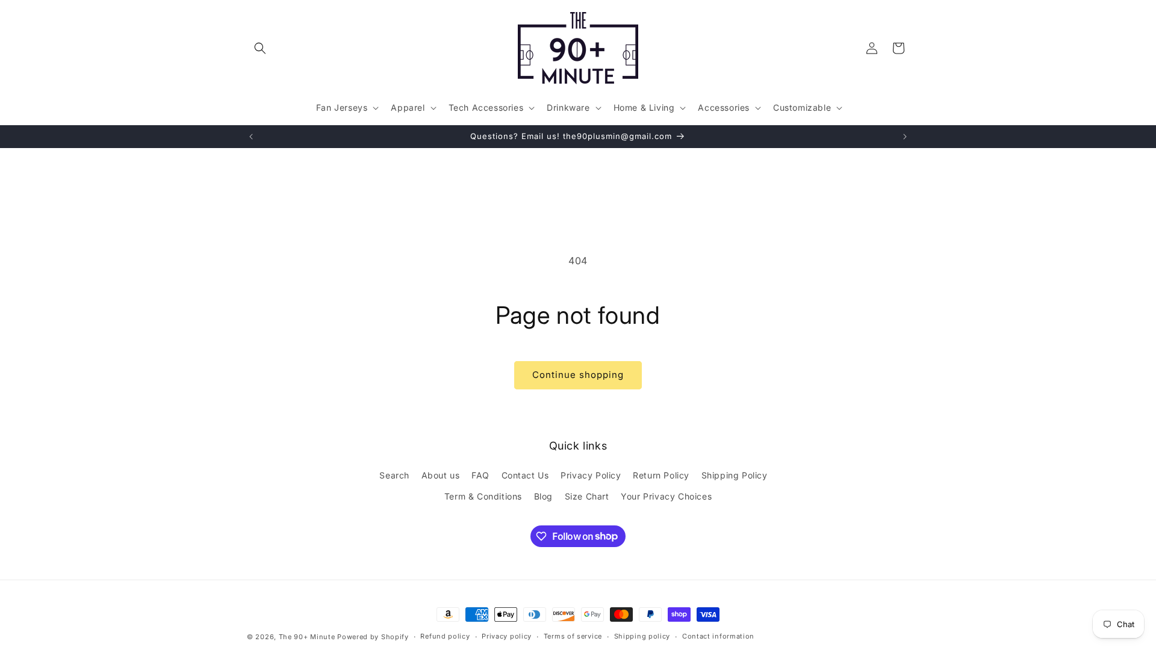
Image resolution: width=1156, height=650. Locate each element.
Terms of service (573, 636)
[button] (260, 48)
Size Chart (587, 496)
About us (440, 475)
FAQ (480, 475)
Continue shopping (578, 374)
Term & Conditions (483, 496)
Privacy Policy (591, 475)
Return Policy (661, 475)
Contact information (718, 636)
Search (394, 475)
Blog (543, 496)
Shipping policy (642, 636)
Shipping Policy (734, 475)
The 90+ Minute (307, 637)
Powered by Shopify (373, 637)
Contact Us (525, 475)
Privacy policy (507, 636)
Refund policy (445, 636)
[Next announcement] (905, 136)
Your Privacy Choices (666, 496)
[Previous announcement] (251, 136)
